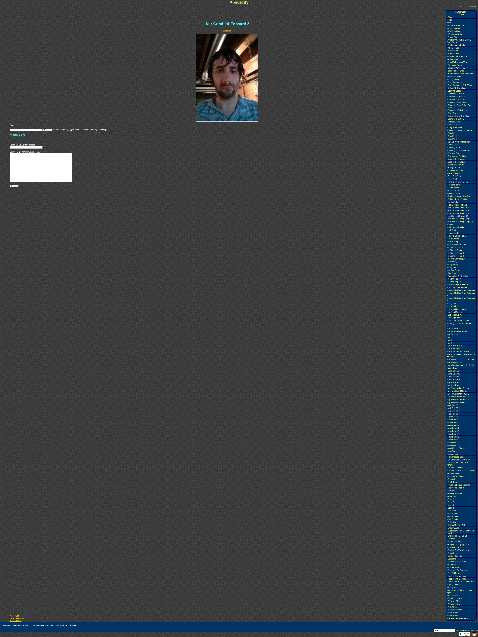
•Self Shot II (452, 514)
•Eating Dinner (453, 168)
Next (229, 31)
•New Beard (452, 420)
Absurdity (239, 2)
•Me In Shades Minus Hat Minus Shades (461, 355)
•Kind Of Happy (454, 279)
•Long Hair (451, 303)
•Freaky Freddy (453, 185)
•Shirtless (451, 539)
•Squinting (451, 559)
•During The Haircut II (456, 162)
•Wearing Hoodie (454, 598)
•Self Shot (451, 511)
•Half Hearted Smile (455, 227)
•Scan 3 (450, 505)
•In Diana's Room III (455, 256)
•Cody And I (452, 113)
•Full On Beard (453, 190)
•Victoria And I (453, 595)
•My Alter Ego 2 (453, 385)
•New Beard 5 (453, 437)
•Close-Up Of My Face (457, 110)
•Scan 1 (450, 499)
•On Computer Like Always (459, 460)
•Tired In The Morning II (457, 579)
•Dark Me (451, 133)
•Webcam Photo (454, 601)
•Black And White (454, 82)
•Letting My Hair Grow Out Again (461, 290)
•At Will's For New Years (457, 62)
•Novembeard (453, 454)
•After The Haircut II (455, 31)
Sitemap (474, 630)
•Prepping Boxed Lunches (458, 485)
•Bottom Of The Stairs (456, 88)
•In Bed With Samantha (457, 244)
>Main (449, 17)
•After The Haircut (455, 28)
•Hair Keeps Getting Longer (459, 219)
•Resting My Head (455, 493)
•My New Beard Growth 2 (458, 394)
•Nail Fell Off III (453, 411)
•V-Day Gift (452, 587)
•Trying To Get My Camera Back (461, 582)
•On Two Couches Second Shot (461, 471)
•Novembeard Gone (455, 457)
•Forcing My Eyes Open (457, 182)
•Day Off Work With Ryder (458, 142)
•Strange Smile (453, 564)
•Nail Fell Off (452, 405)
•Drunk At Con (453, 153)
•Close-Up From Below (457, 102)
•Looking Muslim (454, 312)
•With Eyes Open (454, 610)
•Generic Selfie (453, 193)
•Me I (449, 337)
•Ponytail (451, 479)
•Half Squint (452, 230)
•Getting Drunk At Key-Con (458, 196)
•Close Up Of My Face (457, 94)
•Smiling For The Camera (458, 550)
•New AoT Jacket (454, 417)
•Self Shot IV (452, 519)
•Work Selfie (452, 613)
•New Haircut (453, 443)
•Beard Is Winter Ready (457, 68)
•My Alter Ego (453, 382)
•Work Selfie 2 (453, 615)
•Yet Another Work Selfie (458, 618)
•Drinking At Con (454, 148)
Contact (459, 630)
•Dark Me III (452, 139)
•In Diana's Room (454, 250)
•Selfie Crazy (452, 522)
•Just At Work (453, 273)
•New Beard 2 (453, 425)
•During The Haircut (455, 159)
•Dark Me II (452, 136)
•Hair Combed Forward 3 (458, 211)
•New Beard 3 (453, 431)
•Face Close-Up (454, 173)
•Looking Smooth (454, 318)
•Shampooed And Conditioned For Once (460, 532)
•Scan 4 (450, 508)
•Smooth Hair (453, 553)
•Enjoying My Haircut (456, 170)
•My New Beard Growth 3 (458, 397)
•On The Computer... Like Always (458, 464)
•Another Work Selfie (456, 45)
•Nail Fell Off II (453, 408)
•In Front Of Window (456, 259)
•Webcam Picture (454, 604)
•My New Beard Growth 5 (458, 402)
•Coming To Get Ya (455, 119)
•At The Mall (452, 59)
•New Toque (452, 451)
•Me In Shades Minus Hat (458, 351)
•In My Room (452, 264)
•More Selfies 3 (453, 377)
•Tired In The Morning (456, 576)
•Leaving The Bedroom (457, 287)
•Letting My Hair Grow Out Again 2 (461, 294)
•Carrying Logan (454, 91)
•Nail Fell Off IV (453, 414)
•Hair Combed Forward (457, 205)
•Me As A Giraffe (454, 329)
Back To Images (17, 618)
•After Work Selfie (454, 34)
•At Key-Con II (453, 54)
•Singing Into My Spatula (458, 544)
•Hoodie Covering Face (457, 236)
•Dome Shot (452, 145)
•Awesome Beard (454, 65)
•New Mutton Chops (456, 448)
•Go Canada (452, 202)
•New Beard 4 (453, 434)
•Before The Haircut (455, 71)
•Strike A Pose (453, 567)
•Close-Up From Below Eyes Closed (459, 106)
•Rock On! (451, 496)
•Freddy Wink (453, 188)
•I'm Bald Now (453, 239)
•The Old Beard (454, 573)
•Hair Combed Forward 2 (458, 208)
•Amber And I (452, 37)
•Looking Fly (452, 306)
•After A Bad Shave (455, 26)
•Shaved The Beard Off (457, 536)
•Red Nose (452, 491)
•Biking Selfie (453, 79)
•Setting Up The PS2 (456, 525)
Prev (225, 31)
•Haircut (450, 224)
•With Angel (452, 607)
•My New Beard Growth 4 (458, 400)
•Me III (449, 343)
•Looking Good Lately (456, 309)
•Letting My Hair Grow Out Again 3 (461, 299)
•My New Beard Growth (457, 391)
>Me (449, 23)
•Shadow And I (453, 528)
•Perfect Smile (453, 473)
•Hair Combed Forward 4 (458, 213)
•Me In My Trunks (454, 346)
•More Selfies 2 (453, 374)
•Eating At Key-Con (455, 165)
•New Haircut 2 (453, 445)
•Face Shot (452, 179)
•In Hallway (452, 262)
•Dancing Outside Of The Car (460, 130)
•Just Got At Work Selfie (457, 276)
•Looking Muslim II (455, 315)
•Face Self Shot (454, 176)
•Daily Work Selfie (455, 127)
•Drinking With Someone (458, 150)
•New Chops (452, 440)
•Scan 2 (450, 502)
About (466, 630)
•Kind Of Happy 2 (454, 282)
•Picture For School (455, 476)
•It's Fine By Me (454, 270)
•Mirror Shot (452, 368)
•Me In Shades (453, 349)
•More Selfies (453, 371)
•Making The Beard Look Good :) (460, 324)
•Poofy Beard (453, 482)
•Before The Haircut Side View (460, 74)
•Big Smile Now (454, 76)
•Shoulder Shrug (454, 542)
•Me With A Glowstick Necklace (460, 359)
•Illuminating (452, 242)
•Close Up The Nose (456, 99)
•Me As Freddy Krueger (457, 331)
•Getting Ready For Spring (458, 199)
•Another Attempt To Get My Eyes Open (459, 41)
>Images (450, 20)
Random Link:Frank (461, 13)
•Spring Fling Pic (454, 556)
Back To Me (15, 616)
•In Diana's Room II (455, 253)
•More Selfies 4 (453, 379)
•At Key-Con (452, 51)
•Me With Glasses (455, 362)
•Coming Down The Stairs (458, 116)
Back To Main (16, 621)
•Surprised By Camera (457, 570)
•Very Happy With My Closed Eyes (459, 591)
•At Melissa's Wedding (457, 56)
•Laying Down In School (457, 285)
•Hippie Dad (452, 233)
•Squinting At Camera (456, 562)
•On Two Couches (455, 468)
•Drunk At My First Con (457, 156)
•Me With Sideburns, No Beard (460, 365)
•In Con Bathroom (455, 247)
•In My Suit (451, 267)
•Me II (449, 340)
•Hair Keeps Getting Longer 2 (460, 222)
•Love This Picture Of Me (458, 321)
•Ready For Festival (455, 488)
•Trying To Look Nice (456, 585)
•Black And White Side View (459, 85)
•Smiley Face (453, 547)
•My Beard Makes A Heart (458, 388)
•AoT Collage (453, 48)
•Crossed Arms (453, 122)
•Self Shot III (452, 516)
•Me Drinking (452, 334)
